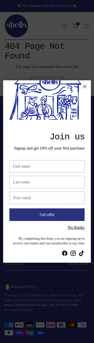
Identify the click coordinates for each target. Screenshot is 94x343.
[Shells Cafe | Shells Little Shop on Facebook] (65, 254)
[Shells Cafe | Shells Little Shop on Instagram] (73, 254)
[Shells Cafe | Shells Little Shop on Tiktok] (81, 254)
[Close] (85, 86)
